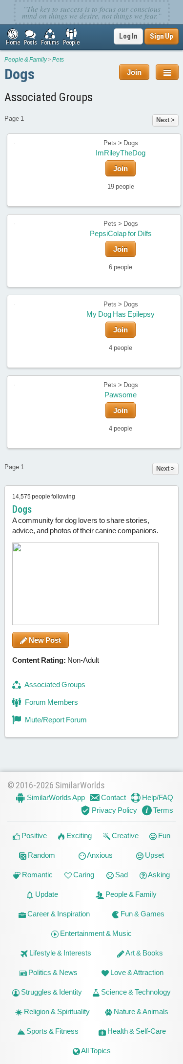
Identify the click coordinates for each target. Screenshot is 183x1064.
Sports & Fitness (52, 1031)
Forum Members (50, 702)
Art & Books (143, 953)
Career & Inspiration (58, 914)
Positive (33, 835)
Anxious (99, 855)
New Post (44, 640)
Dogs (19, 74)
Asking (158, 874)
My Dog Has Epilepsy (120, 314)
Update (46, 894)
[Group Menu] (167, 72)
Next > (165, 120)
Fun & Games (141, 914)
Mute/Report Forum (55, 720)
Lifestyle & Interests (59, 953)
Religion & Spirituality (56, 1011)
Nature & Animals (140, 1011)
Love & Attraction (136, 972)
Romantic (36, 874)
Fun (163, 835)
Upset (153, 855)
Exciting (78, 835)
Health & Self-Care (136, 1031)
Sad (121, 874)
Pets (58, 59)
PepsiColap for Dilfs (121, 233)
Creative (124, 835)
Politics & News (52, 972)
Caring (83, 874)
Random (40, 855)
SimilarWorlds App (55, 797)
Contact (113, 797)
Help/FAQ (157, 797)
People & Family (25, 59)
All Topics (95, 1050)
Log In (128, 36)
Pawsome (120, 395)
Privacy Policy (113, 810)
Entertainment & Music (95, 933)
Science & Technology (135, 992)
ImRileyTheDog (120, 153)
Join (134, 72)
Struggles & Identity (51, 992)
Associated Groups (54, 684)
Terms (162, 810)
